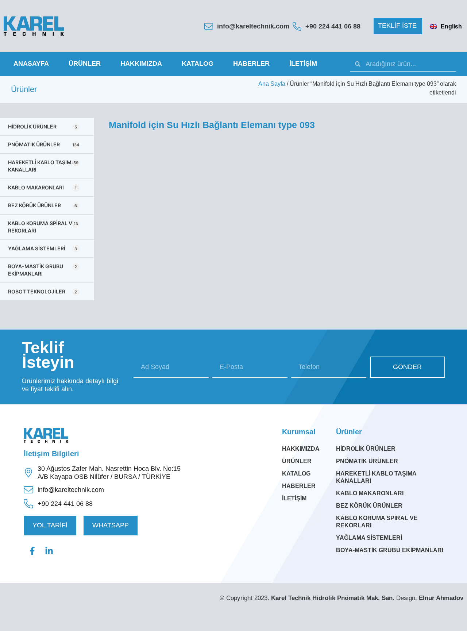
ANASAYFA (31, 63)
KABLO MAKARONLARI (42, 187)
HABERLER (251, 63)
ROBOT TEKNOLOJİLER (42, 291)
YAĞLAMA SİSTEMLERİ (42, 248)
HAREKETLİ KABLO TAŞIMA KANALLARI (43, 166)
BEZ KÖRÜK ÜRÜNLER (42, 205)
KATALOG (197, 63)
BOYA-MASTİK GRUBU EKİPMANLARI (42, 270)
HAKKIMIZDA (141, 63)
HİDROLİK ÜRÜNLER (42, 126)
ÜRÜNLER (85, 63)
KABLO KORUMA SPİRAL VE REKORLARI (43, 227)
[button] (398, 26)
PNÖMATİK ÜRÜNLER (43, 144)
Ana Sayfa (271, 84)
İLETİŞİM (303, 63)
